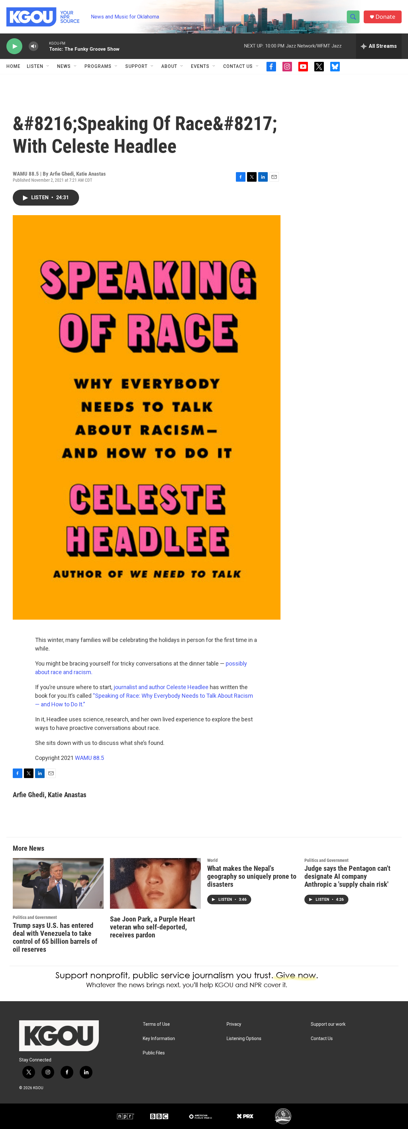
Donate (385, 16)
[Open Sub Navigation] (48, 66)
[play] (14, 46)
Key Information (159, 1038)
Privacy (234, 1024)
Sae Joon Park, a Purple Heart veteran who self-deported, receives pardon (152, 927)
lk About (223, 695)
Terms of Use (156, 1024)
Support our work (328, 1024)
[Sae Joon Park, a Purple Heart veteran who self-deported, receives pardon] (155, 883)
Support (136, 66)
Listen (35, 66)
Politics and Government (35, 917)
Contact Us (238, 66)
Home (13, 66)
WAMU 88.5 (89, 757)
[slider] (44, 46)
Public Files (154, 1053)
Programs (98, 66)
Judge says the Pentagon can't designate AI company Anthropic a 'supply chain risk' (347, 876)
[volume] (33, 46)
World (212, 860)
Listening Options (244, 1038)
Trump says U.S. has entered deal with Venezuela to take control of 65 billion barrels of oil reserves (55, 937)
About (169, 66)
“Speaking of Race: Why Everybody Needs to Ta (152, 695)
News (64, 66)
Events (200, 66)
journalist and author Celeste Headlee (160, 687)
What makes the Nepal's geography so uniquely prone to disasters (251, 876)
